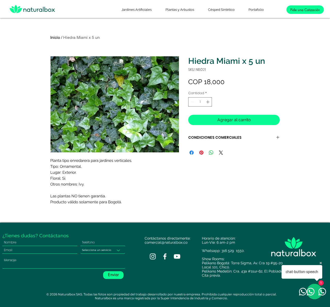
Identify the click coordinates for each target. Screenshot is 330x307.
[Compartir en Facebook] (191, 153)
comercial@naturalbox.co (166, 242)
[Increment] (208, 102)
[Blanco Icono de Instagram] (153, 256)
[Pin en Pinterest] (201, 153)
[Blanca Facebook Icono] (165, 256)
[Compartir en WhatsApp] (211, 153)
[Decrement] (192, 102)
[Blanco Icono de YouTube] (177, 256)
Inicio (55, 37)
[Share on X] (221, 153)
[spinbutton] (200, 102)
